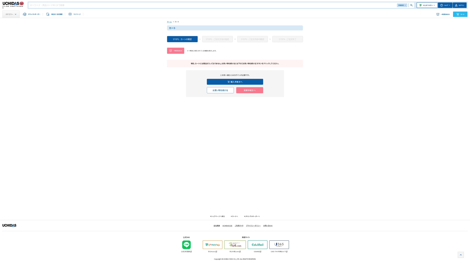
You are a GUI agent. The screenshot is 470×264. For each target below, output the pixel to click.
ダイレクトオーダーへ (252, 216)
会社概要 (217, 225)
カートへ (235, 216)
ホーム (169, 22)
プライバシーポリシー (253, 225)
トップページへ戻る (218, 216)
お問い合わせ (268, 225)
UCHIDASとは (227, 225)
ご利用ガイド (239, 225)
